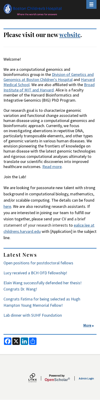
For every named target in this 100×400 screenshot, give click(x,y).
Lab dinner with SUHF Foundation (32, 315)
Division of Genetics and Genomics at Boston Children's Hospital (48, 77)
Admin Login (86, 378)
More (87, 325)
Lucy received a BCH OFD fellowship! (35, 272)
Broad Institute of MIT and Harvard (49, 87)
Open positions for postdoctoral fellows (38, 263)
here (7, 206)
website (69, 34)
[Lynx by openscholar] (36, 378)
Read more (52, 166)
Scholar (57, 378)
